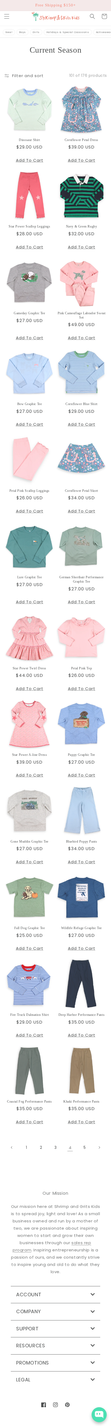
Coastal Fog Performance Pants (29, 1101)
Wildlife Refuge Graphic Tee (81, 928)
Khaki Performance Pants (81, 1101)
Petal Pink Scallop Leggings (29, 491)
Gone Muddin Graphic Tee (29, 841)
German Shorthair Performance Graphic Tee (81, 579)
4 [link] (70, 1147)
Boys (22, 32)
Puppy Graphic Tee (81, 755)
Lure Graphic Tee (29, 577)
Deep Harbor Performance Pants (81, 1015)
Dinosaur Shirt (29, 140)
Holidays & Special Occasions (67, 32)
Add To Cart (29, 160)
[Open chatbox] (99, 1414)
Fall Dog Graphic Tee (29, 928)
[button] (7, 16)
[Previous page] (12, 1147)
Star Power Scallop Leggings (29, 226)
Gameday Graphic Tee (29, 313)
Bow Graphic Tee (29, 404)
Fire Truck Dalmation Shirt (29, 1015)
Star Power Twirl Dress (29, 668)
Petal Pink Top (81, 668)
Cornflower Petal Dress (81, 140)
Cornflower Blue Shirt (81, 404)
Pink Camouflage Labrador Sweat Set (82, 315)
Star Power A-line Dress (29, 755)
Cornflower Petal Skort (81, 491)
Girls (36, 32)
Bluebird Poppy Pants (81, 841)
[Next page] (99, 1147)
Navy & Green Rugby (81, 226)
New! (8, 32)
